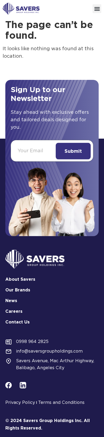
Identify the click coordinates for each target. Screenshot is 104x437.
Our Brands (17, 289)
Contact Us (17, 322)
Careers (13, 311)
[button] (97, 8)
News (11, 300)
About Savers (20, 279)
